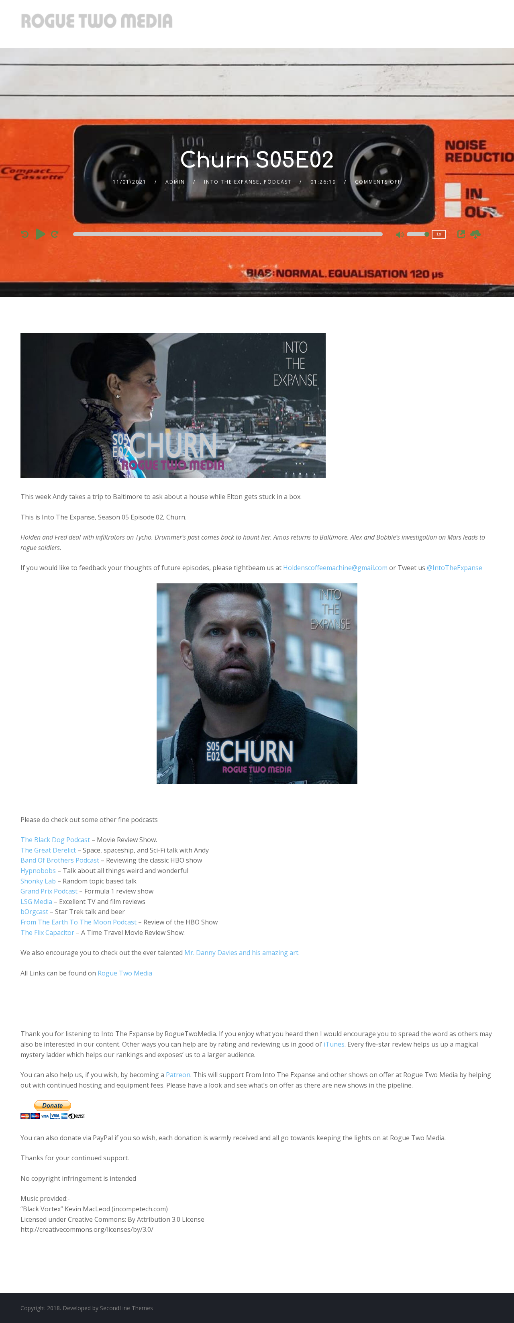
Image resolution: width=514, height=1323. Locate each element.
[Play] (41, 234)
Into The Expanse (231, 181)
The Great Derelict (48, 850)
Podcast (278, 181)
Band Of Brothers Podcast (59, 860)
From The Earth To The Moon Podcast (78, 922)
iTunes (334, 1044)
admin (175, 181)
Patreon (178, 1074)
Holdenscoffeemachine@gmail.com (335, 567)
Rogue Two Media (125, 973)
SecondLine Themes (126, 1308)
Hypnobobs (38, 870)
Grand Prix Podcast (49, 891)
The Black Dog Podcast (55, 839)
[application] (229, 234)
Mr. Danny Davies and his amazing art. (242, 952)
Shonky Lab (38, 881)
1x (438, 234)
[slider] (418, 239)
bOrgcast (34, 911)
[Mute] (400, 235)
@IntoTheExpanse (454, 567)
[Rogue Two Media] (96, 24)
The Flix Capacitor (47, 932)
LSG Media (36, 901)
